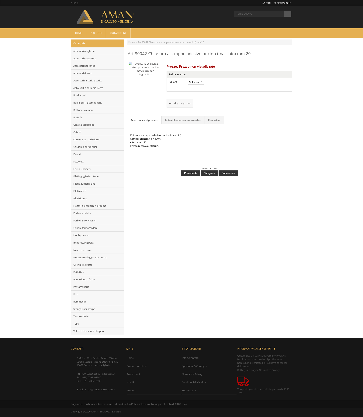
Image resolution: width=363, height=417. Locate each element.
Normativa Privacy (192, 374)
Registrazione (282, 3)
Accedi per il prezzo (180, 103)
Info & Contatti (190, 358)
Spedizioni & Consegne (194, 366)
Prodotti (96, 32)
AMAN (94, 411)
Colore (173, 82)
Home (78, 32)
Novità (130, 382)
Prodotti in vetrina (137, 366)
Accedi (266, 3)
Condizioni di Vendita (194, 382)
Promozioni (133, 374)
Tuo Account (118, 32)
